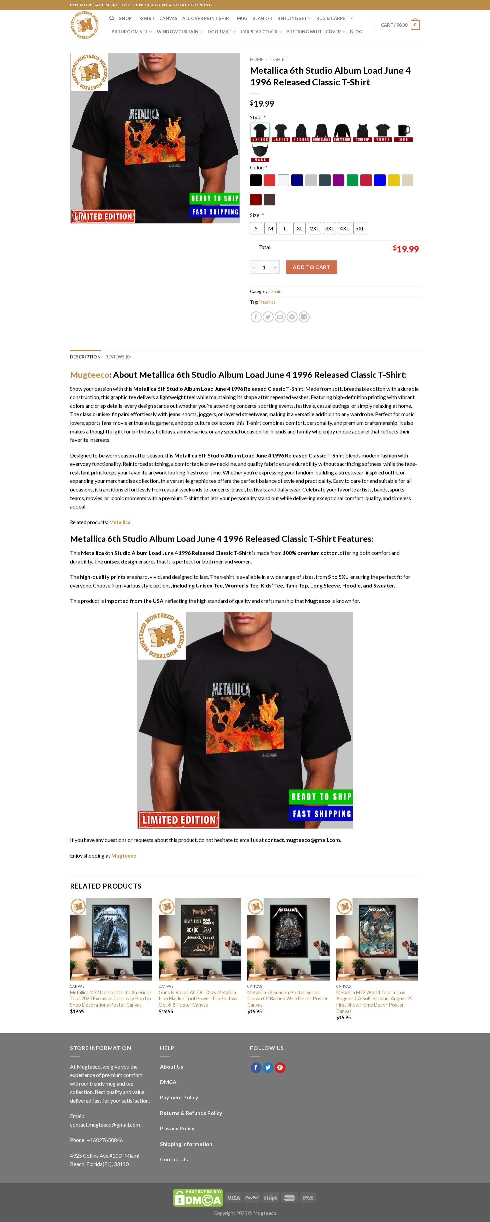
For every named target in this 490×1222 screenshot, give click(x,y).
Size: (257, 215)
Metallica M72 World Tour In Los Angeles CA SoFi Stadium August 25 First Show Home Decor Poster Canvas (374, 1002)
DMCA (168, 1082)
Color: (259, 167)
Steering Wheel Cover (314, 31)
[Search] (111, 18)
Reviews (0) (118, 356)
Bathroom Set (130, 31)
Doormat (220, 31)
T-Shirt (145, 18)
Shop (125, 18)
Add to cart (311, 267)
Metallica (267, 302)
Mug (242, 18)
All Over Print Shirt (207, 18)
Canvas (168, 18)
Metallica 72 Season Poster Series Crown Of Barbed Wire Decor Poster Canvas (287, 999)
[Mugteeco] (84, 25)
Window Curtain (178, 31)
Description (85, 356)
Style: (258, 117)
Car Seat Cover (259, 31)
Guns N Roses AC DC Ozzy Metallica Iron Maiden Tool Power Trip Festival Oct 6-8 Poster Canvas (198, 999)
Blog (356, 31)
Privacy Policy (177, 1128)
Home (256, 59)
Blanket (262, 18)
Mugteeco (89, 374)
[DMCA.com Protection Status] (198, 1197)
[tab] (85, 356)
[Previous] (70, 965)
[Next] (418, 965)
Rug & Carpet (332, 18)
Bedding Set (292, 18)
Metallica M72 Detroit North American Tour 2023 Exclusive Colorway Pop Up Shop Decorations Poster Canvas (110, 999)
